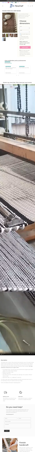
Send (7, 430)
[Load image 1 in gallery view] (4, 35)
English (10, 2)
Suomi (14, 2)
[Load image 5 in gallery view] (4, 39)
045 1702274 (31, 2)
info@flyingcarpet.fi (24, 2)
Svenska (17, 2)
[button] (3, 6)
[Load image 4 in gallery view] (16, 35)
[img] (18, 62)
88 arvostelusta (7, 63)
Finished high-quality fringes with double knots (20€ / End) (24, 38)
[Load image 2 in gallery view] (8, 35)
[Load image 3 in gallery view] (12, 35)
